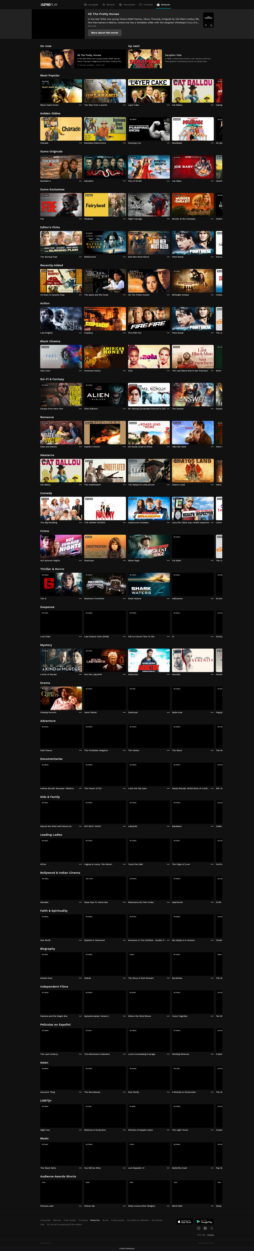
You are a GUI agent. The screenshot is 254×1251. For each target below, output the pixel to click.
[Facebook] (205, 1228)
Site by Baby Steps (206, 1243)
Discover (111, 5)
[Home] (49, 4)
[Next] (214, 90)
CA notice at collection (138, 1220)
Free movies (129, 5)
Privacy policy (117, 1220)
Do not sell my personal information (64, 1224)
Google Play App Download (205, 1222)
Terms (105, 1220)
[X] (212, 1228)
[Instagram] (199, 1228)
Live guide (93, 5)
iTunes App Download (185, 1222)
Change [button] (210, 1235)
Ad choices (157, 1220)
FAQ (42, 1224)
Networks (165, 5)
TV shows (148, 5)
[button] (105, 32)
